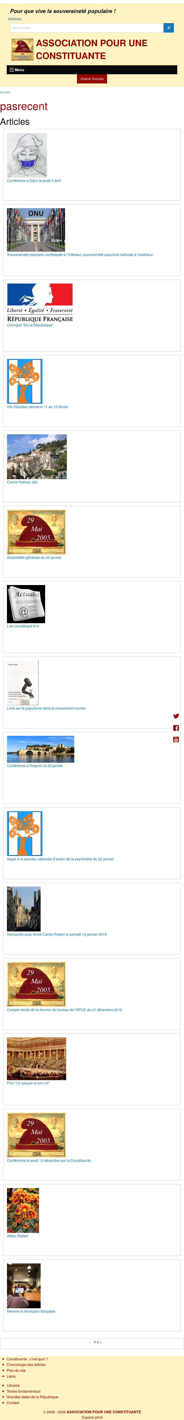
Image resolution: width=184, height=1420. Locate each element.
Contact (13, 1402)
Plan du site (16, 1370)
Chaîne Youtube (92, 78)
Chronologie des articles (26, 1364)
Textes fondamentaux (24, 1391)
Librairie (13, 1385)
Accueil (5, 92)
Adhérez (15, 18)
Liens (11, 1376)
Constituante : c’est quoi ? (27, 1358)
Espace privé (92, 1417)
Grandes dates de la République (32, 1396)
